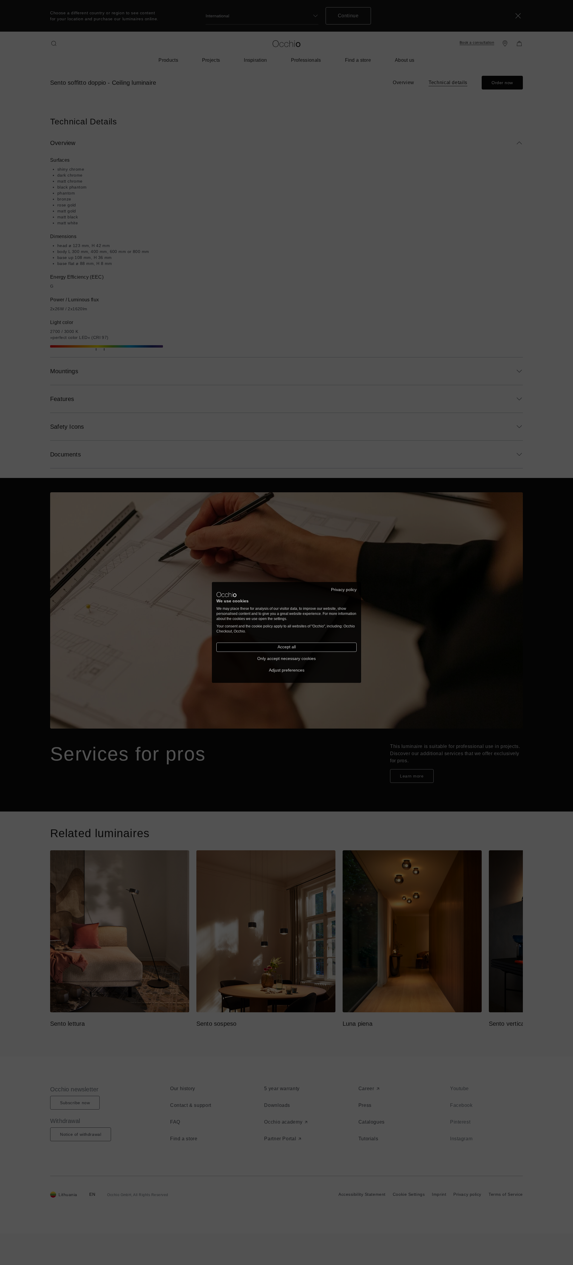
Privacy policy (344, 589)
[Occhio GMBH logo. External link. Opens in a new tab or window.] (226, 594)
